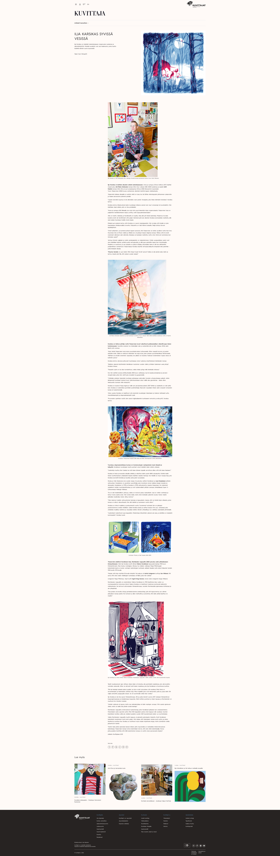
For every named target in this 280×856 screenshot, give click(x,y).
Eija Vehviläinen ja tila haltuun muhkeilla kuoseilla (189, 768)
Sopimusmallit (100, 829)
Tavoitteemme (144, 823)
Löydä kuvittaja (145, 818)
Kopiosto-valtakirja (124, 823)
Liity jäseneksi (100, 818)
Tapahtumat (189, 821)
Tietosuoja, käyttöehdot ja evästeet (194, 853)
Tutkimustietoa (145, 821)
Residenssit (99, 837)
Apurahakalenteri (123, 821)
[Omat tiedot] (80, 4)
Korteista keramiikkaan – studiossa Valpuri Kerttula (156, 801)
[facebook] (197, 845)
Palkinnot (165, 823)
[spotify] (200, 845)
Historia (165, 826)
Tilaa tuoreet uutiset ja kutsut (149, 831)
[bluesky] (204, 845)
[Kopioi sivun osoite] (126, 747)
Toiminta (165, 821)
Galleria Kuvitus (190, 823)
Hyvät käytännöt (101, 831)
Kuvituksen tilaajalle (146, 826)
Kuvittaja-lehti (189, 826)
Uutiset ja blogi (190, 818)
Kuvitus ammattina (101, 821)
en (88, 4)
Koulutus (99, 834)
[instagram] (193, 845)
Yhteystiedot (166, 818)
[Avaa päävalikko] (75, 4)
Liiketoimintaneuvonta (102, 823)
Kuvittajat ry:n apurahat (125, 818)
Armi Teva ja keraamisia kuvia (117, 768)
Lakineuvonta (100, 826)
